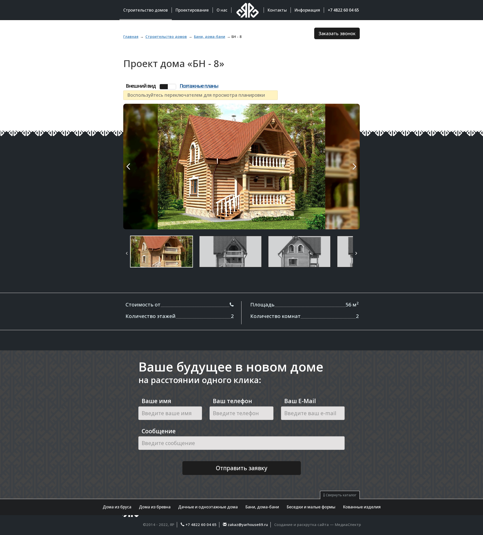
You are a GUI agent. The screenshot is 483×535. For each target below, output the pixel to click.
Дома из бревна (155, 507)
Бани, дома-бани (262, 507)
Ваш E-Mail (300, 401)
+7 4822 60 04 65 (201, 524)
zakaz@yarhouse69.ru (247, 524)
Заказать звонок (336, 33)
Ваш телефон (232, 401)
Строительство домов (166, 36)
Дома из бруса (117, 507)
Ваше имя (156, 401)
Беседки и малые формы (311, 507)
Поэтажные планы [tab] (199, 86)
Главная (130, 36)
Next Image (343, 166)
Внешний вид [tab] (140, 86)
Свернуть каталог (340, 495)
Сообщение (159, 431)
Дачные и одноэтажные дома (208, 507)
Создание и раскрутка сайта (301, 524)
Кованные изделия (362, 507)
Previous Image (140, 166)
